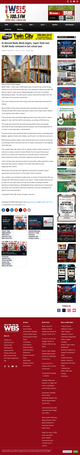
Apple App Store (31, 202)
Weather (54, 25)
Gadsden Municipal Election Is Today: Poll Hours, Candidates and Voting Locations (34, 234)
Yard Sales (64, 376)
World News (27, 366)
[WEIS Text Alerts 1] (66, 253)
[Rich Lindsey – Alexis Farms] (66, 180)
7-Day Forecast (66, 326)
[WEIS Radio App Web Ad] (66, 273)
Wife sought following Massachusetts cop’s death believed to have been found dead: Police (49, 423)
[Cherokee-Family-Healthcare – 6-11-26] (66, 208)
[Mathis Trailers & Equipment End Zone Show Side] (66, 49)
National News (28, 347)
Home (6, 25)
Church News (27, 329)
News (31, 25)
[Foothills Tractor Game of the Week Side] (66, 233)
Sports (43, 25)
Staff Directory (9, 342)
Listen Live (8, 29)
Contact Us (7, 340)
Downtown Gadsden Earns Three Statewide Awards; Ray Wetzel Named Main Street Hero (7, 261)
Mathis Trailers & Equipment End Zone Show (68, 363)
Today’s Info (18, 25)
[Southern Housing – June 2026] (66, 72)
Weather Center (28, 363)
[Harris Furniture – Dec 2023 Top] (66, 157)
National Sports (28, 350)
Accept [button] (75, 451)
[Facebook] (68, 1)
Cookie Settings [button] (67, 451)
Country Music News (30, 334)
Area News (26, 326)
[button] (78, 1)
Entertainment (69, 25)
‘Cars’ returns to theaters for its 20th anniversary (49, 366)
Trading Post (65, 368)
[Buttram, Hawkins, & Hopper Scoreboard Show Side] (66, 293)
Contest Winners (66, 358)
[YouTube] (74, 1)
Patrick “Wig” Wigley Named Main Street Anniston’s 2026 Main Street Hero (7, 234)
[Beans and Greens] (66, 137)
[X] (71, 1)
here (23, 205)
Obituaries (26, 352)
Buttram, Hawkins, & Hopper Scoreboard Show (68, 352)
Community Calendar (30, 331)
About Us (20, 29)
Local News (27, 342)
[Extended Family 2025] (66, 116)
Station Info (8, 345)
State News (27, 360)
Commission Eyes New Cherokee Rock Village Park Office (49, 410)
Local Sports (27, 345)
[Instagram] (16, 366)
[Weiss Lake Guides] (66, 96)
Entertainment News (30, 337)
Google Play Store (46, 202)
